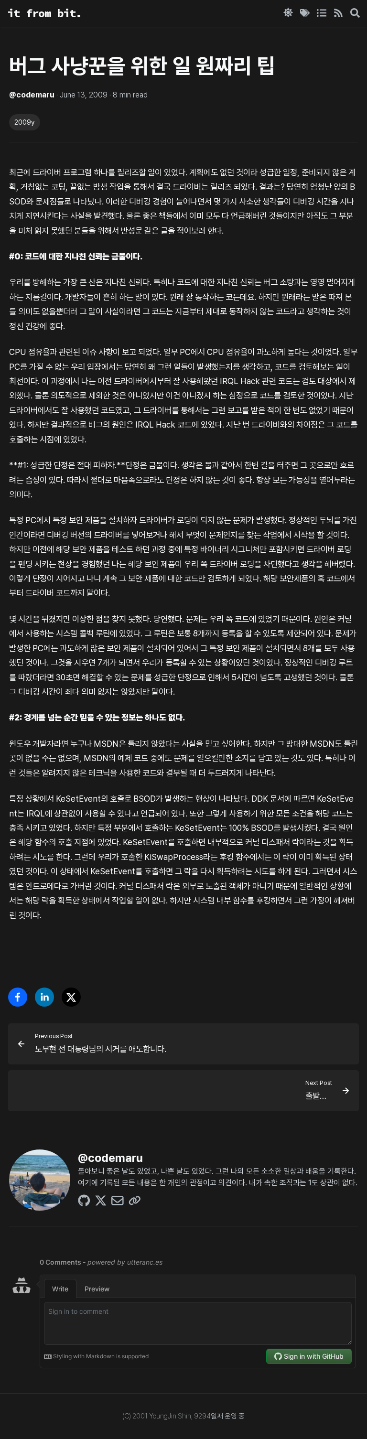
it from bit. (44, 13)
